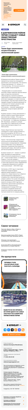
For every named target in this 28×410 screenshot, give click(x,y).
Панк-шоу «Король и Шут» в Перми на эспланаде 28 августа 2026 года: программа (11, 230)
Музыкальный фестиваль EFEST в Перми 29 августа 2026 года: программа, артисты (12, 236)
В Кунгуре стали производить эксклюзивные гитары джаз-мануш (10, 241)
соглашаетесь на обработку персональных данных (8, 16)
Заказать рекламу (15, 334)
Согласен (20, 10)
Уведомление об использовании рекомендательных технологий (12, 404)
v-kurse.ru (6, 6)
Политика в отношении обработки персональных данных (12, 397)
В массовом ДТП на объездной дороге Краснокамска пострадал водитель (11, 245)
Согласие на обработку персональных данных (9, 401)
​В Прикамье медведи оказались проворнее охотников (12, 250)
